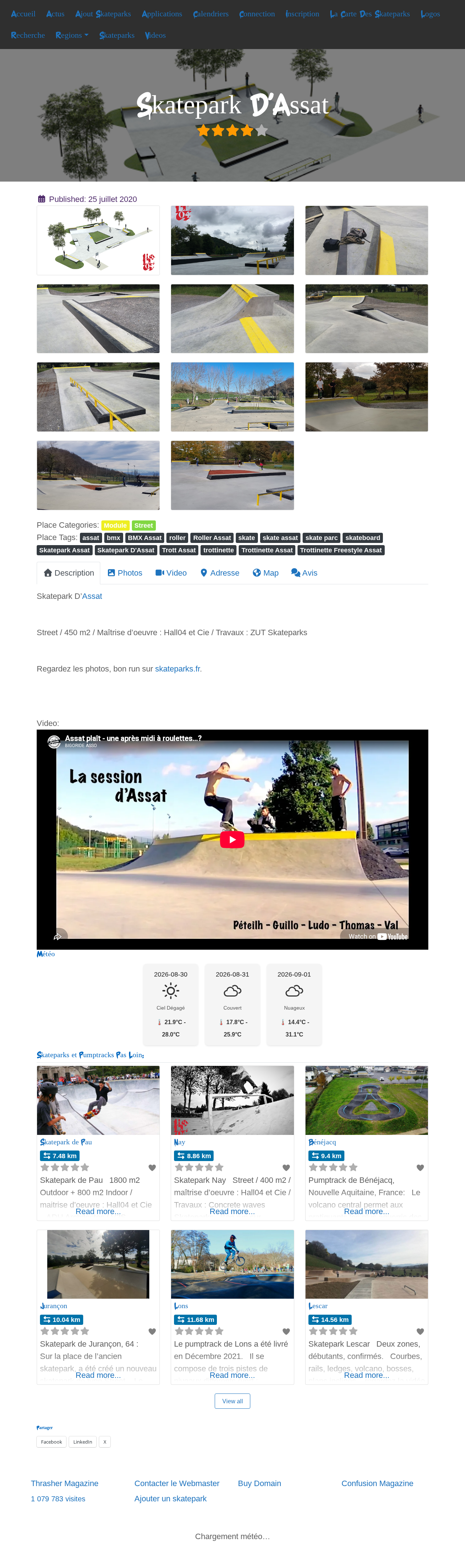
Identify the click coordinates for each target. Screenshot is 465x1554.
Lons (181, 1306)
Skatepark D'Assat (125, 550)
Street (143, 525)
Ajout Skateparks (103, 14)
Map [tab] (271, 572)
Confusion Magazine (377, 1483)
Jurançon (53, 1306)
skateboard (362, 537)
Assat (92, 596)
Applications (162, 14)
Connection (257, 14)
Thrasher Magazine (64, 1483)
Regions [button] (69, 35)
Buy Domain (259, 1483)
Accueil (23, 14)
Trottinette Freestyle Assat (341, 550)
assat (90, 537)
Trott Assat (179, 550)
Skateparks (117, 35)
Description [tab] (74, 572)
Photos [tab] (130, 572)
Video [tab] (176, 572)
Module (115, 525)
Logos (430, 14)
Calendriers (211, 14)
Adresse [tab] (224, 572)
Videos (155, 35)
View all (232, 1401)
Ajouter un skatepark (170, 1498)
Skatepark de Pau (66, 1142)
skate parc (322, 537)
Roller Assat (212, 537)
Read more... (98, 1211)
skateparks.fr (177, 668)
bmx (113, 537)
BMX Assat (145, 537)
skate (246, 537)
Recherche (28, 35)
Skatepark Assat (64, 550)
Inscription (302, 14)
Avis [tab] (310, 572)
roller (177, 537)
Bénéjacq (322, 1142)
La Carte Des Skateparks (370, 14)
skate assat (280, 537)
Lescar (318, 1306)
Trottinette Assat (267, 550)
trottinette (218, 550)
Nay (179, 1142)
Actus (55, 14)
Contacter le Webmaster (176, 1483)
